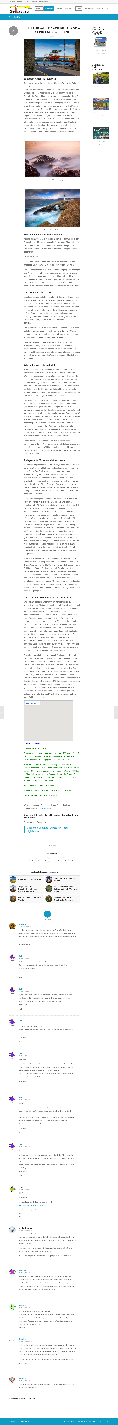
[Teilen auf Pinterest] (46, 860)
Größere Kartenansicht (32, 743)
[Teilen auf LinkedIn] (52, 860)
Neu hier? (20, 1)
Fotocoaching (43, 1)
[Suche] (107, 9)
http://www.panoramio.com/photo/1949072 (32, 1205)
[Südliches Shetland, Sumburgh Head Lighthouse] (116, 712)
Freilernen (12, 1)
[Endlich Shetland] (2, 712)
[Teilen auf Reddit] (59, 860)
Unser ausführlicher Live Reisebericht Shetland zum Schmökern (51, 816)
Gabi (54, 845)
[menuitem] (12, 1)
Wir (27, 1)
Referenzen (33, 1)
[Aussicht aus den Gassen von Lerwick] (52, 57)
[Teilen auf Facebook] (32, 860)
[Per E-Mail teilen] (65, 860)
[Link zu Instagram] (100, 1421)
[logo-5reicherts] (20, 9)
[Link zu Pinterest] (107, 1421)
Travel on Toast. (45, 808)
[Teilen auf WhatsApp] (39, 860)
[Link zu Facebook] (104, 1421)
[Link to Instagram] (72, 860)
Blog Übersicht (14, 17)
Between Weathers (39, 795)
